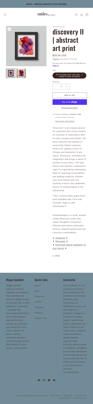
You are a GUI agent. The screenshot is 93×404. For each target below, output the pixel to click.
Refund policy (55, 395)
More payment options (70, 108)
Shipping (56, 59)
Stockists (39, 313)
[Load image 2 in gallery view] (21, 73)
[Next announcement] (88, 4)
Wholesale (39, 307)
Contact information (80, 398)
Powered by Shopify (41, 395)
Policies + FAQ (41, 318)
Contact (38, 302)
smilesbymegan (27, 395)
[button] (5, 14)
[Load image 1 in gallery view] (10, 73)
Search (38, 285)
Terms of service (81, 395)
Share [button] (57, 256)
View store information (64, 121)
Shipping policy (64, 398)
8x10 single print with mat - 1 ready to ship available (69, 75)
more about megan (15, 355)
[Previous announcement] (4, 4)
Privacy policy (68, 395)
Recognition (40, 296)
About (37, 291)
